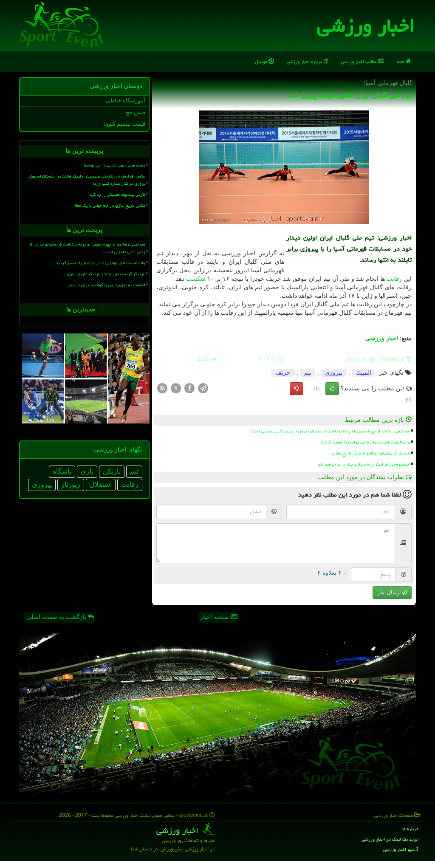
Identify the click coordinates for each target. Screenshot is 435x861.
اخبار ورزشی (366, 25)
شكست (196, 279)
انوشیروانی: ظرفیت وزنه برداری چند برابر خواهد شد (364, 464)
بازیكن (112, 471)
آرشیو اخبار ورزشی (400, 849)
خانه (401, 61)
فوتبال (261, 61)
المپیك (363, 373)
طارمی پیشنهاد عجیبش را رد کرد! (116, 194)
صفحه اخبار (215, 617)
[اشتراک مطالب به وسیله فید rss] (162, 387)
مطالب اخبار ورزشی (359, 61)
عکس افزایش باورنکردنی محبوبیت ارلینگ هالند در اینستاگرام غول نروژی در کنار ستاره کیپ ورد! (87, 180)
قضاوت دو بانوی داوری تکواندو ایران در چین (106, 285)
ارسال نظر (389, 593)
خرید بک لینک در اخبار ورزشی (390, 839)
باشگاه (62, 471)
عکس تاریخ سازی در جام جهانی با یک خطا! (110, 205)
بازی (87, 471)
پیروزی (333, 373)
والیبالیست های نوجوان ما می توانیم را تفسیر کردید (365, 442)
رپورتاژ (70, 484)
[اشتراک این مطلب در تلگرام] (203, 387)
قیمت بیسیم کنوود (124, 124)
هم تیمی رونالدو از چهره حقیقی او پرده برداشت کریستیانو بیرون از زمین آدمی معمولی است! (330, 431)
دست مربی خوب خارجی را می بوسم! (114, 165)
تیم (307, 373)
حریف (283, 373)
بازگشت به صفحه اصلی (57, 617)
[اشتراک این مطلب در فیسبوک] (189, 387)
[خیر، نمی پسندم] (296, 388)
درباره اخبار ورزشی (305, 61)
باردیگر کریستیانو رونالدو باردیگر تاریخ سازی (371, 453)
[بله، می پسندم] (332, 388)
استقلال (101, 484)
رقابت (394, 279)
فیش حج (135, 112)
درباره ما (410, 828)
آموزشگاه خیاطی (125, 100)
